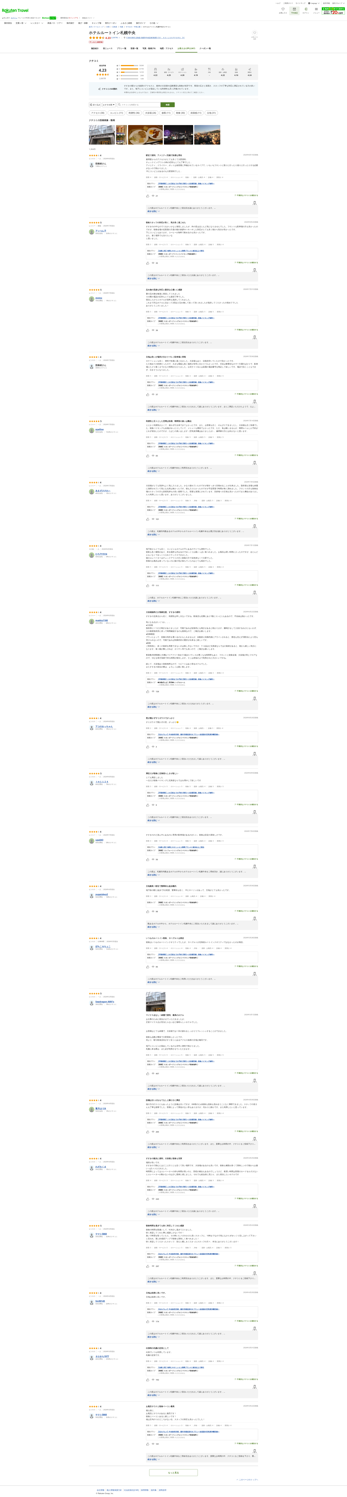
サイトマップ (300, 3)
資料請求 (162, 1490)
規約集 (154, 1490)
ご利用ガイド (288, 3)
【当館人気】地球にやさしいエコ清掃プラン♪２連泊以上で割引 (181, 251)
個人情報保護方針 (114, 1490)
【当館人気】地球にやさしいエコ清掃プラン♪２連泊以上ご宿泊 (181, 847)
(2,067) (186, 48)
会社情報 (100, 1490)
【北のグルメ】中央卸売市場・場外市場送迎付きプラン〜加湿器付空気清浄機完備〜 (188, 734)
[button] (102, 135)
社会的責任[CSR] (131, 1490)
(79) (149, 48)
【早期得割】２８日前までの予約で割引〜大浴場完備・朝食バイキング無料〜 (186, 184)
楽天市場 (326, 3)
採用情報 (145, 1490)
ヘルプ (278, 3)
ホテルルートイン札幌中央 (112, 32)
